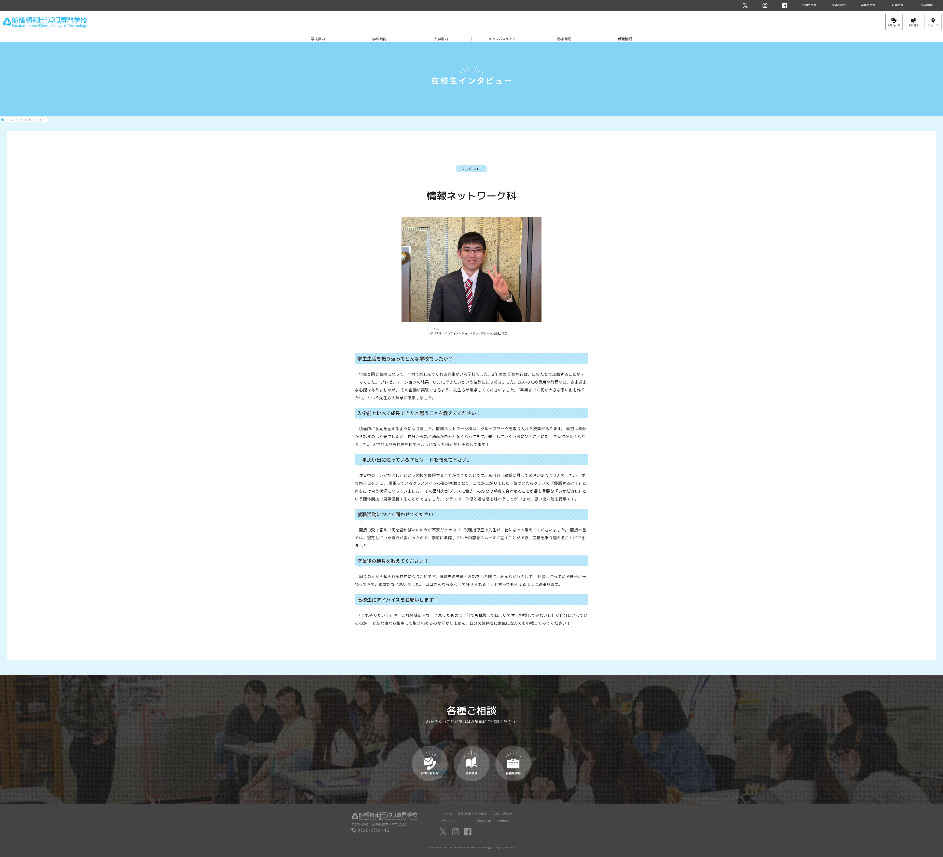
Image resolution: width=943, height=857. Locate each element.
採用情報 (927, 5)
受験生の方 (809, 5)
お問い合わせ (503, 813)
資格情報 (563, 39)
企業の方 (897, 5)
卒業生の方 (868, 5)
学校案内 (318, 39)
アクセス (446, 813)
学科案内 (379, 39)
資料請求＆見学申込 (473, 813)
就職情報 (625, 39)
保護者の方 (839, 5)
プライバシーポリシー (456, 820)
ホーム (8, 119)
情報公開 (484, 820)
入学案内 (441, 39)
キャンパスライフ (502, 39)
